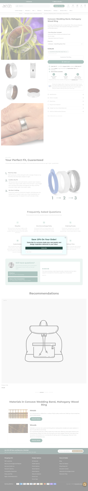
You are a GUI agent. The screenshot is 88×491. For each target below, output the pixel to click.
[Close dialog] (65, 237)
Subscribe (44, 248)
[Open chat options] (85, 484)
